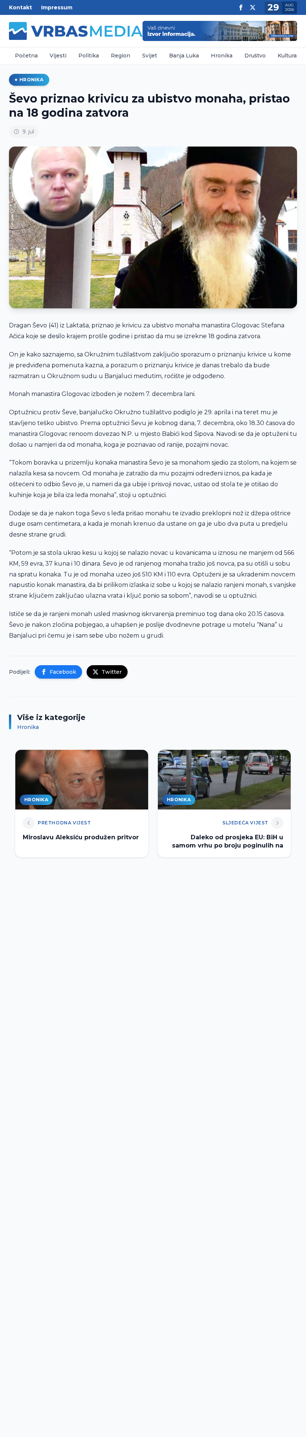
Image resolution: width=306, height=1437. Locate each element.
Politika (88, 55)
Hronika (221, 55)
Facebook (63, 672)
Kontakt (20, 7)
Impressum (56, 7)
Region (120, 55)
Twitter (112, 672)
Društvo (255, 55)
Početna (26, 55)
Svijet (149, 55)
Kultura (287, 55)
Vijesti (58, 55)
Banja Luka (184, 55)
